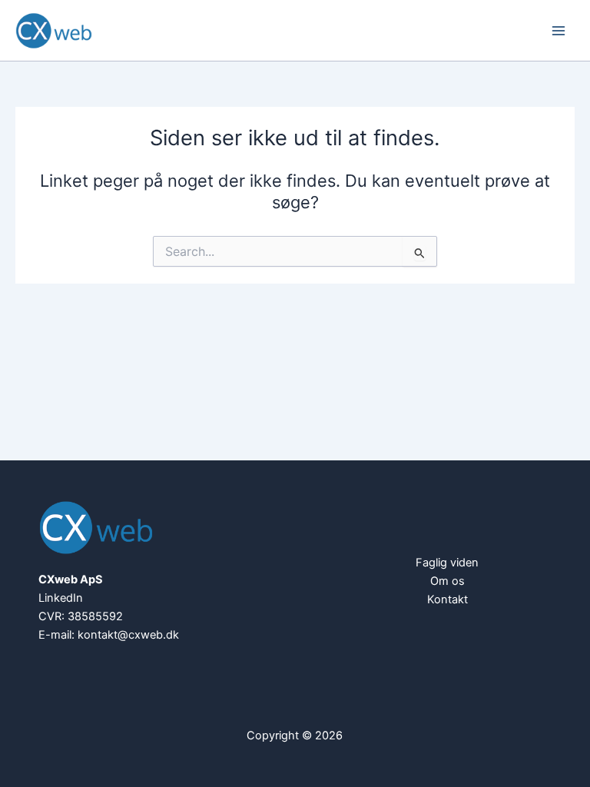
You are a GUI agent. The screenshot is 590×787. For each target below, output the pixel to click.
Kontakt (447, 599)
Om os (447, 581)
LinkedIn (60, 598)
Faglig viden (447, 562)
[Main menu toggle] (558, 31)
